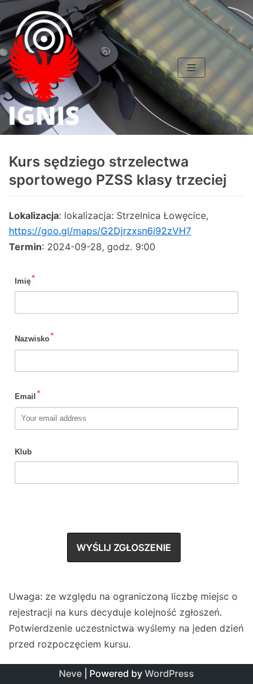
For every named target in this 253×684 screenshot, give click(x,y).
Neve (70, 673)
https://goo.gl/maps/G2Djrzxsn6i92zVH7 (100, 231)
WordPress (169, 673)
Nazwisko (34, 337)
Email (27, 395)
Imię (25, 279)
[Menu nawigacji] (191, 68)
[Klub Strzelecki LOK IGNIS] (44, 67)
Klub (23, 451)
